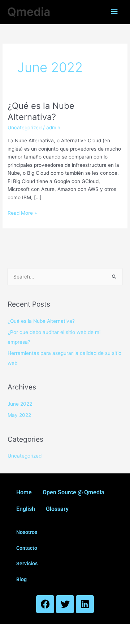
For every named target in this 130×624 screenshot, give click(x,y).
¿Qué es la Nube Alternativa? (41, 321)
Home (24, 492)
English (25, 508)
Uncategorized (25, 127)
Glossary (57, 508)
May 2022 (19, 415)
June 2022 (20, 404)
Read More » (22, 212)
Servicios (27, 563)
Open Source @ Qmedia (73, 492)
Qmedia (28, 12)
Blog (21, 579)
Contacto (26, 548)
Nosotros (26, 532)
